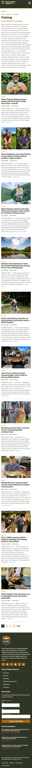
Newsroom (6, 672)
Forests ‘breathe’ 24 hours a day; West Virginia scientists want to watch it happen (15, 746)
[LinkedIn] (23, 664)
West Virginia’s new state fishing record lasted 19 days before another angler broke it (16, 156)
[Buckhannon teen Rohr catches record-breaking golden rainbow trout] (16, 412)
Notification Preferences (10, 681)
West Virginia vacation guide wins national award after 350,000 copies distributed (15, 730)
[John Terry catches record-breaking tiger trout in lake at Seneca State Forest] (16, 357)
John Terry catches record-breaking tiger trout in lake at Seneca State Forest (14, 375)
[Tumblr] (19, 664)
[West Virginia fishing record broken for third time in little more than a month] (16, 84)
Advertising (6, 684)
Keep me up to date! (16, 721)
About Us (5, 675)
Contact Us (6, 687)
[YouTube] (15, 664)
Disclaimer (11, 762)
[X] (11, 664)
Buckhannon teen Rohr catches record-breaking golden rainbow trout (15, 430)
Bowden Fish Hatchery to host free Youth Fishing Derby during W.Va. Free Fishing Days (15, 266)
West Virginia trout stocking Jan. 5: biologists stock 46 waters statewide (16, 596)
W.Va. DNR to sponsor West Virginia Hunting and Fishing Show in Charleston (14, 539)
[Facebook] (3, 664)
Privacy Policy (19, 762)
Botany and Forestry (14, 748)
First (3, 702)
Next (18, 626)
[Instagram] (7, 664)
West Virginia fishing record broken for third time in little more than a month (13, 101)
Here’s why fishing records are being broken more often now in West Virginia (15, 320)
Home (3, 14)
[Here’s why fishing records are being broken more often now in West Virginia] (16, 303)
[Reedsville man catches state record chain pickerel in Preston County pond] (16, 467)
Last (3, 708)
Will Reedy (15, 106)
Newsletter (6, 678)
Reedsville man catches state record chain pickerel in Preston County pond (15, 485)
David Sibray (14, 379)
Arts (10, 740)
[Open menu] (29, 2)
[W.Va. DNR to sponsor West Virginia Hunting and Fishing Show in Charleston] (16, 522)
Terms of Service (5, 765)
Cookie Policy (5, 762)
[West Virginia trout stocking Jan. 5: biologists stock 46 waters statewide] (16, 578)
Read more (9, 122)
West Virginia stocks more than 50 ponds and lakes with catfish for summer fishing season (15, 211)
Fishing (3, 97)
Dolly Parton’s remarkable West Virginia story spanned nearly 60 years (14, 738)
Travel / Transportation (14, 732)
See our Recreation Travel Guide (11, 21)
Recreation (9, 14)
